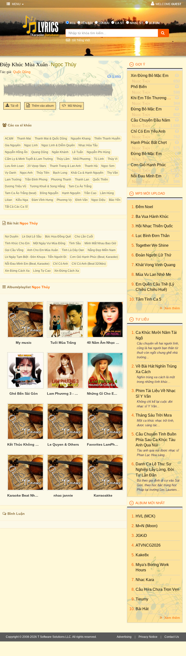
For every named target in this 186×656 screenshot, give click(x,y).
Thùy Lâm (63, 159)
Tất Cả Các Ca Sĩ (16, 206)
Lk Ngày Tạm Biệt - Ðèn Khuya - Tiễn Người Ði (35, 257)
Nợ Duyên (11, 236)
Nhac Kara (145, 580)
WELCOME (168, 4)
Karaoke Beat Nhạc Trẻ (23, 495)
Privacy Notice (148, 637)
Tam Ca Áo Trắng (80, 186)
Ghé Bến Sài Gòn (23, 393)
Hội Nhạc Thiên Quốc (154, 226)
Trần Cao (90, 193)
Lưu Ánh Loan (14, 166)
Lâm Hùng (107, 193)
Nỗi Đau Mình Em (146, 176)
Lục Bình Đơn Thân (153, 236)
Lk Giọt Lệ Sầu (31, 236)
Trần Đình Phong (36, 179)
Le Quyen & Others (63, 444)
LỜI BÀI (104, 23)
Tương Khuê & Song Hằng (47, 186)
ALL (72, 23)
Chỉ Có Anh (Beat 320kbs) (89, 263)
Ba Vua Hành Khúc (152, 216)
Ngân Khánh (60, 152)
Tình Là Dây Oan (73, 250)
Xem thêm (171, 308)
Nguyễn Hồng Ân (16, 152)
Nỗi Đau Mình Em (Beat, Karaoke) (27, 263)
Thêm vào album (42, 105)
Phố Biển (139, 87)
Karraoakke (103, 495)
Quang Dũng (39, 152)
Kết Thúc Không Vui (23, 444)
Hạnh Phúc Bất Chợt (149, 142)
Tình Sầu (75, 243)
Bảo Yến (114, 200)
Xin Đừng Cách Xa (17, 270)
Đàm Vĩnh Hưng (42, 200)
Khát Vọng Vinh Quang (155, 265)
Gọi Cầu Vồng (14, 250)
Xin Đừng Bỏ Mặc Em (149, 76)
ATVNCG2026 (148, 545)
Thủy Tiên (42, 172)
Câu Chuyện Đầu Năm (150, 120)
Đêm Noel (144, 207)
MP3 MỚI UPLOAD (150, 193)
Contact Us (171, 637)
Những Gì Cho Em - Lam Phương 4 (103, 393)
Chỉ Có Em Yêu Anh (148, 131)
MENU (16, 4)
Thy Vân (112, 172)
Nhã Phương (81, 159)
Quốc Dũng (22, 72)
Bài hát (142, 609)
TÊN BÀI (87, 23)
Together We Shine (152, 245)
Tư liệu (142, 319)
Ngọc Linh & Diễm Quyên (58, 145)
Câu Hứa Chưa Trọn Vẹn (157, 589)
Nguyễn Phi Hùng (98, 152)
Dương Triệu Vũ (15, 186)
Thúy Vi (112, 159)
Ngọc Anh (26, 172)
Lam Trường (13, 179)
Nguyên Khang (81, 138)
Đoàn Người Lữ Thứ (153, 255)
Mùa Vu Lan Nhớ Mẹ (153, 274)
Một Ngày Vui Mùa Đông (49, 243)
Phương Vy (64, 200)
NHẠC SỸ (136, 23)
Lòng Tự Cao (42, 270)
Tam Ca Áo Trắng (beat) (20, 193)
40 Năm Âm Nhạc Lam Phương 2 (103, 342)
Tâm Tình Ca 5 (148, 299)
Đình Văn (81, 200)
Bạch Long (60, 172)
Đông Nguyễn (49, 193)
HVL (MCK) (145, 516)
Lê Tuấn (77, 152)
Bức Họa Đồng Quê (58, 236)
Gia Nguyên (13, 145)
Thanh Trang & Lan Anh (65, 166)
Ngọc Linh (31, 145)
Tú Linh (99, 159)
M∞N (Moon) (146, 526)
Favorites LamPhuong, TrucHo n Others (103, 444)
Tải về (14, 105)
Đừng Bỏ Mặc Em (146, 109)
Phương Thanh (61, 179)
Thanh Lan (82, 179)
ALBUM (154, 23)
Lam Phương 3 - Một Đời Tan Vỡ (63, 393)
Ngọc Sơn (108, 166)
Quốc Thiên (100, 179)
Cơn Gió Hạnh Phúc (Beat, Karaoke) (94, 257)
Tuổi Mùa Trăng (63, 342)
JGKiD (141, 535)
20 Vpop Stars (36, 166)
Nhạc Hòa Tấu (88, 145)
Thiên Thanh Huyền (107, 138)
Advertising (124, 637)
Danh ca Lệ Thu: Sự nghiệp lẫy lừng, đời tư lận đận (155, 469)
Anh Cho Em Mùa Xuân (42, 250)
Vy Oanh (10, 172)
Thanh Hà (91, 166)
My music (23, 342)
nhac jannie (63, 495)
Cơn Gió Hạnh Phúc (148, 165)
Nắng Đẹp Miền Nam (102, 250)
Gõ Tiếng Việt (80, 40)
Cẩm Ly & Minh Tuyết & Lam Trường (29, 159)
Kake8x (142, 555)
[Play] (8, 77)
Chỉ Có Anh (60, 263)
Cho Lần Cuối (84, 236)
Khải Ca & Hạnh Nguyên (87, 172)
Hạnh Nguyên (71, 193)
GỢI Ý (140, 64)
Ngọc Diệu (98, 200)
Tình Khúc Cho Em (17, 243)
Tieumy (142, 599)
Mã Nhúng (74, 105)
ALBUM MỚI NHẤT (150, 503)
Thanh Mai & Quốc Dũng (51, 138)
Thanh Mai (24, 138)
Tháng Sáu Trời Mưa (154, 415)
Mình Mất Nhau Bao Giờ (100, 243)
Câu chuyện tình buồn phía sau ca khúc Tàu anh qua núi (156, 439)
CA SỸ (119, 23)
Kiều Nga (22, 200)
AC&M (9, 138)
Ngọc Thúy (63, 64)
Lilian (8, 200)
